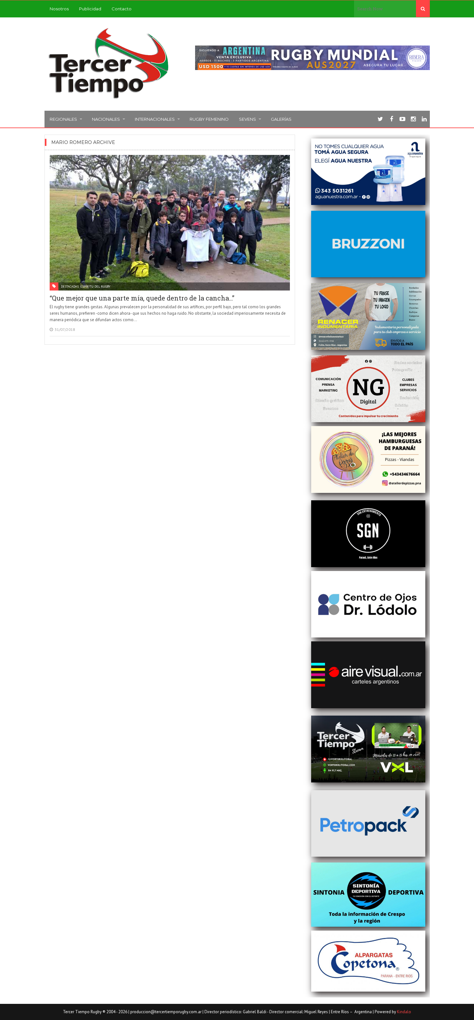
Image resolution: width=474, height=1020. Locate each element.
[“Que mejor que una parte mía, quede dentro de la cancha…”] (170, 223)
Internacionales (155, 119)
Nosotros (59, 8)
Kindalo (404, 1012)
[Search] (423, 8)
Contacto (122, 8)
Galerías (281, 119)
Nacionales (106, 119)
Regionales (63, 119)
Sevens (247, 119)
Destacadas (70, 286)
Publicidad (90, 8)
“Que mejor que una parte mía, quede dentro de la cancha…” (142, 298)
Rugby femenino (209, 119)
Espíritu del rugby (95, 286)
